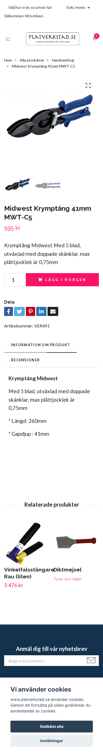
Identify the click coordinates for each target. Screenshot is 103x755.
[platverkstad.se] (51, 53)
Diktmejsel (68, 597)
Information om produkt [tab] (40, 372)
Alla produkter (32, 87)
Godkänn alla (51, 726)
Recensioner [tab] (25, 387)
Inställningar (51, 741)
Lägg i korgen (66, 307)
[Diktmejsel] (76, 571)
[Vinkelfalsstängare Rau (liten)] (26, 571)
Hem (8, 87)
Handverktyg (63, 87)
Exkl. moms (76, 7)
